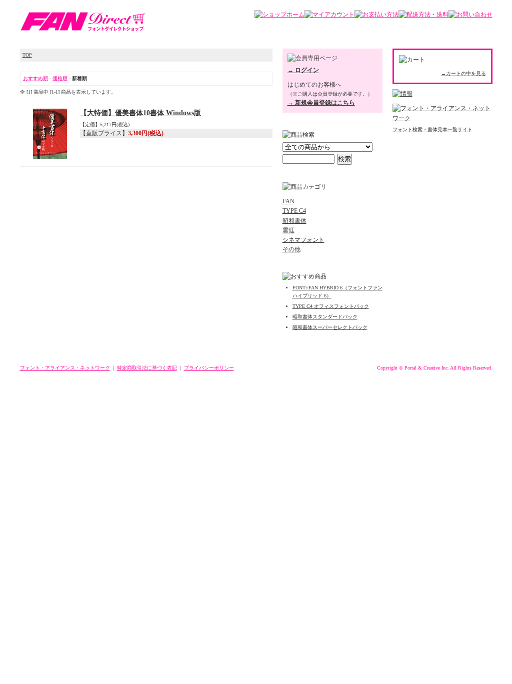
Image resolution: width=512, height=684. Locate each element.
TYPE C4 (294, 210)
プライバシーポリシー (209, 368)
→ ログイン (303, 70)
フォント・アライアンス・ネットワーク (65, 368)
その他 (291, 249)
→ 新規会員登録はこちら (321, 102)
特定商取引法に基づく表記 (147, 368)
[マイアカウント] (329, 14)
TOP (27, 55)
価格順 (60, 78)
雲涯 (288, 230)
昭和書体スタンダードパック (325, 316)
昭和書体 (294, 220)
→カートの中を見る (463, 73)
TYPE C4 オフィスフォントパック (330, 306)
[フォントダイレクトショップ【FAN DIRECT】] (83, 29)
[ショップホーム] (279, 14)
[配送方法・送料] (423, 14)
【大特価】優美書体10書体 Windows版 (140, 113)
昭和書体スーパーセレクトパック (330, 327)
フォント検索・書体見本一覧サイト (432, 129)
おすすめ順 (35, 78)
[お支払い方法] (376, 14)
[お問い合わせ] (470, 14)
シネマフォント (303, 239)
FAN (288, 201)
